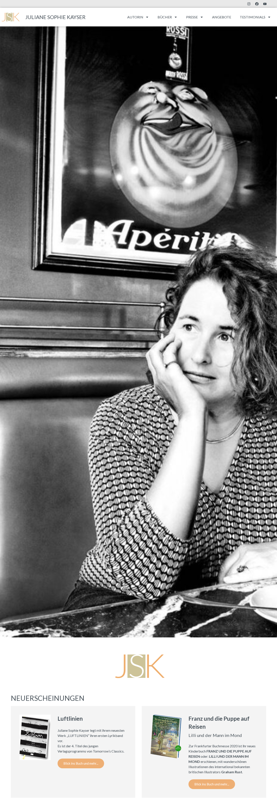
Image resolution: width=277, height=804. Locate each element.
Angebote (221, 17)
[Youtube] (264, 3)
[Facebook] (256, 3)
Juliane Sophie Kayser (55, 17)
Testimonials (252, 17)
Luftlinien (70, 718)
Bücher (165, 17)
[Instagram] (248, 3)
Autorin (135, 17)
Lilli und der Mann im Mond (215, 735)
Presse (192, 17)
